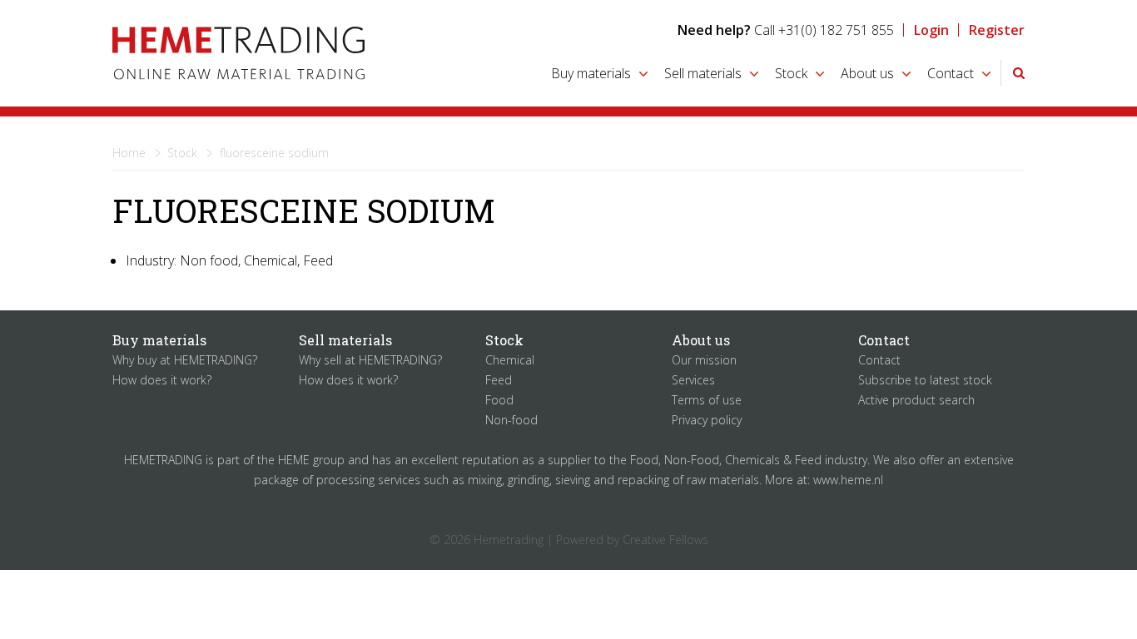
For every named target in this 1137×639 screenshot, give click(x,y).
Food (499, 400)
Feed (498, 380)
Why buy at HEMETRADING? (184, 360)
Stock (791, 73)
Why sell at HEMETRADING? (370, 360)
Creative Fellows (665, 539)
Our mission (704, 360)
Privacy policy (707, 420)
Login (931, 30)
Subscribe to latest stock (925, 380)
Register (997, 30)
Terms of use (707, 400)
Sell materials (703, 73)
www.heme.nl (848, 480)
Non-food (511, 420)
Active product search (916, 400)
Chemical (509, 360)
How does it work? (161, 380)
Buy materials (591, 73)
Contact (950, 73)
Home (129, 153)
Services (693, 380)
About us (867, 73)
